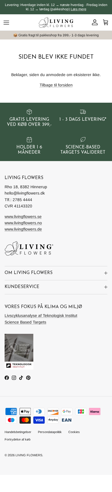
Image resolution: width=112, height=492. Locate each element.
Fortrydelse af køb (17, 439)
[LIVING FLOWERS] (56, 22)
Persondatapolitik (50, 432)
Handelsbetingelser (18, 432)
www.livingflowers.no (23, 223)
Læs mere (78, 9)
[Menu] (6, 22)
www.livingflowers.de (23, 229)
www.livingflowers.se (23, 216)
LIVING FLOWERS (29, 455)
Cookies (74, 432)
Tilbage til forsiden (56, 85)
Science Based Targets (25, 322)
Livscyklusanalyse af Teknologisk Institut (41, 315)
